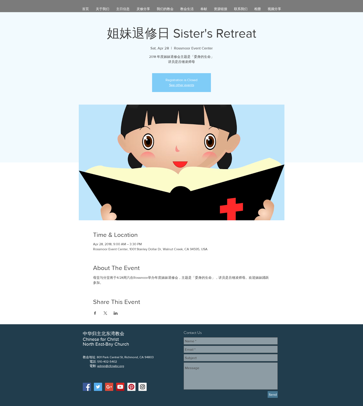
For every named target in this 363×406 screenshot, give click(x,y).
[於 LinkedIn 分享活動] (116, 313)
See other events (181, 85)
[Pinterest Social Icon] (131, 387)
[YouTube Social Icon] (120, 387)
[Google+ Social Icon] (109, 387)
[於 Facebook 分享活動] (95, 313)
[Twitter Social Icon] (98, 387)
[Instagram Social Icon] (142, 387)
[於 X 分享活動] (105, 313)
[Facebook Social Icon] (87, 387)
